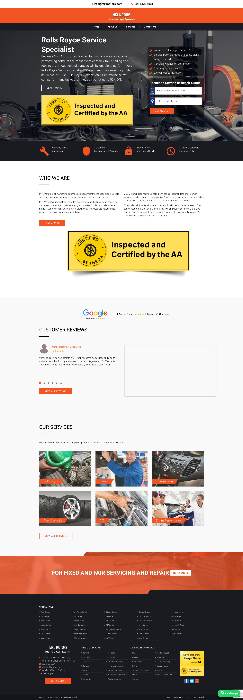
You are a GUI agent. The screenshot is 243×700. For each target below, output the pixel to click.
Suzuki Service (144, 634)
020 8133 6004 (144, 4)
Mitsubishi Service (178, 625)
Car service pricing (163, 662)
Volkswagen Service (80, 638)
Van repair (86, 675)
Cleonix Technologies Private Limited (189, 697)
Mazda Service (46, 625)
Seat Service (176, 629)
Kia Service (110, 621)
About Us (112, 26)
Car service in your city (116, 662)
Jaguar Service (79, 621)
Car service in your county (117, 670)
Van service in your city (116, 666)
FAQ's (134, 666)
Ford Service (78, 616)
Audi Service (45, 612)
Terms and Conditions (140, 670)
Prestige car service (114, 679)
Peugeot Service (79, 629)
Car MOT (86, 653)
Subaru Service (111, 634)
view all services (56, 536)
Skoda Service (45, 634)
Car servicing (88, 666)
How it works (137, 662)
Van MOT (86, 670)
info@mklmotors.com (108, 4)
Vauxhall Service (46, 638)
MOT (134, 653)
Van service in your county (117, 675)
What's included (163, 653)
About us (135, 657)
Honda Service (111, 616)
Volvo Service (143, 638)
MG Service (110, 625)
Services (130, 26)
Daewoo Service (144, 612)
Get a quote (180, 572)
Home (96, 26)
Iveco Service (45, 621)
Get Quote (161, 111)
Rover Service (143, 629)
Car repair (86, 657)
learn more (54, 88)
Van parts (111, 653)
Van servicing (112, 657)
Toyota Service (177, 634)
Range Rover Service (113, 629)
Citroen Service (111, 612)
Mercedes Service (80, 625)
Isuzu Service (176, 616)
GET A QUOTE (58, 681)
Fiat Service (45, 616)
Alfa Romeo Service (80, 612)
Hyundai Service (144, 616)
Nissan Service (46, 629)
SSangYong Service (80, 634)
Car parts (86, 662)
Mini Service (143, 625)
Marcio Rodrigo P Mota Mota (66, 347)
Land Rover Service (145, 621)
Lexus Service (176, 621)
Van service (87, 679)
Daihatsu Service (177, 612)
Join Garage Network (164, 675)
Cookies (135, 679)
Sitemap (160, 670)
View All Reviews (56, 391)
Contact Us (150, 26)
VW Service (110, 638)
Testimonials (161, 657)
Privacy (135, 675)
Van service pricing (163, 666)
